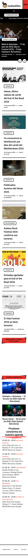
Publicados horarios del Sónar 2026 (13, 188)
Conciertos (8, 86)
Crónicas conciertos (9, 39)
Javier (7, 154)
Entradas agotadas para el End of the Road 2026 (13, 279)
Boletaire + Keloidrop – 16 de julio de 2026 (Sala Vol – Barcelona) (14, 399)
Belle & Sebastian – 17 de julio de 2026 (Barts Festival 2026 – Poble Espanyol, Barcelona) (13, 48)
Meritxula (8, 197)
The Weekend (21, 467)
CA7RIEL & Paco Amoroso (13, 498)
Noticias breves (10, 223)
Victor (7, 244)
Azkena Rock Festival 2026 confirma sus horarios (11, 234)
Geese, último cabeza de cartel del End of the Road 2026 (14, 97)
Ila (6, 107)
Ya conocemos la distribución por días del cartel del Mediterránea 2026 (14, 143)
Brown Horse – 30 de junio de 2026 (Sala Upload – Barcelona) (14, 421)
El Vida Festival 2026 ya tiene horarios (12, 322)
